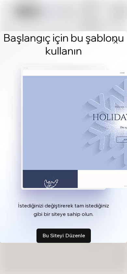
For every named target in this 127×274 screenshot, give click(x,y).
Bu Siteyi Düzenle (63, 235)
